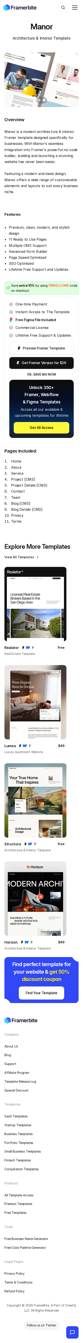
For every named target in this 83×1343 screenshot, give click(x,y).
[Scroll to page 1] (39, 100)
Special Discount (16, 1090)
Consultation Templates (21, 1169)
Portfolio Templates (18, 1143)
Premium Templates (18, 1204)
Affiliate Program (16, 1072)
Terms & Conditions (18, 1282)
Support (10, 1064)
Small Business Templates (22, 1151)
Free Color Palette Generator (25, 1247)
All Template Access (18, 1195)
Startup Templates (17, 1125)
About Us (11, 1046)
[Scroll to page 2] (44, 100)
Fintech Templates (17, 1160)
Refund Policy (14, 1291)
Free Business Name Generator (26, 1239)
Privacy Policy (14, 1273)
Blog (7, 1055)
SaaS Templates (16, 1116)
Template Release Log (20, 1081)
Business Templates (18, 1134)
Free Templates (15, 1212)
